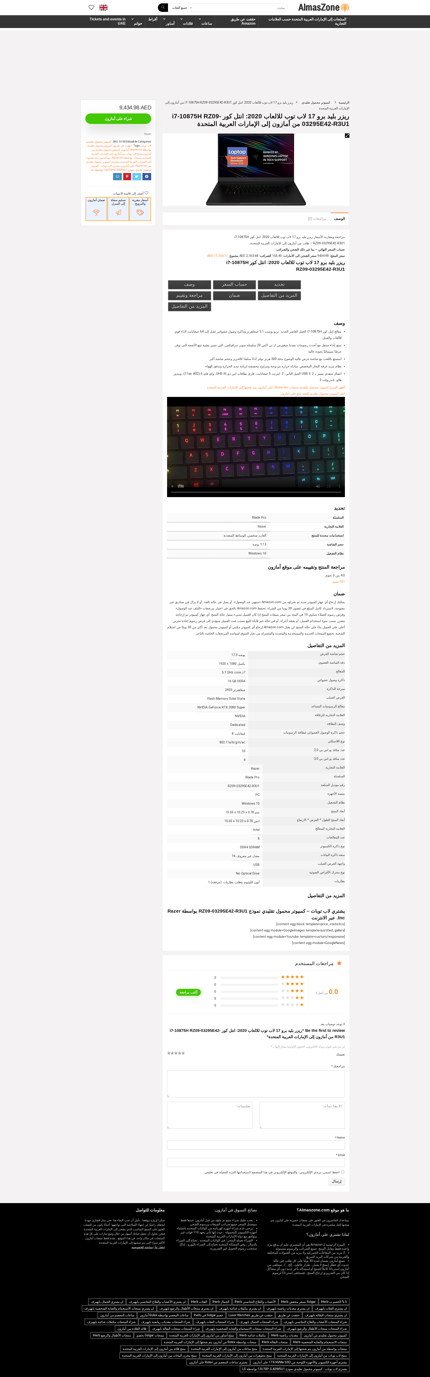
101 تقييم (338, 582)
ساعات (206, 23)
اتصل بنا (159, 1247)
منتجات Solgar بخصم (150, 1335)
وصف (189, 284)
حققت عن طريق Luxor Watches (251, 1315)
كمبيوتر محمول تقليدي (316, 102)
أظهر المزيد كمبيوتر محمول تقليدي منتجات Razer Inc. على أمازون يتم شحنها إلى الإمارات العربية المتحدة (276, 387)
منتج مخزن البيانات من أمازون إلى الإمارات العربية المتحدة (159, 1355)
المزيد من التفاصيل (279, 295)
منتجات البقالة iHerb (275, 1342)
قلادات (188, 23)
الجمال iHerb (221, 1301)
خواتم (138, 23)
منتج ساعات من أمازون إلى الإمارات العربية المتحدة (224, 1349)
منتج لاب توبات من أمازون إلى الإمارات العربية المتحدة (312, 1355)
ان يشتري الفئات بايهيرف (331, 1308)
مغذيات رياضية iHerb (284, 1335)
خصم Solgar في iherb (208, 1315)
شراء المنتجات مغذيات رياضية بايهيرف (165, 1322)
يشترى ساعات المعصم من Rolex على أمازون (218, 1362)
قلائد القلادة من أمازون (131, 1328)
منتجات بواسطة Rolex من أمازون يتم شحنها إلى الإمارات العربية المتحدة (210, 1342)
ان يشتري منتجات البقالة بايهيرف (326, 1315)
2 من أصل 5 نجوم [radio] (170, 1053)
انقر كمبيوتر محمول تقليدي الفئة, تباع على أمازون (312, 394)
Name (340, 1137)
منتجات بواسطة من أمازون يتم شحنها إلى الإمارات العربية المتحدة (305, 1349)
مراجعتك (338, 1066)
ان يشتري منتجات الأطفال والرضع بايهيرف (186, 1308)
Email (340, 1155)
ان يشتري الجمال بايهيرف (107, 1301)
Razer (147, 134)
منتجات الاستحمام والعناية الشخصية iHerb (320, 1342)
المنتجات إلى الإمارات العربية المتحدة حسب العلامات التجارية (307, 21)
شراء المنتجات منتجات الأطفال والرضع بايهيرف (317, 1328)
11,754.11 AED (217, 256)
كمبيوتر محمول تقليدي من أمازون (325, 1335)
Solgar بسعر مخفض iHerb (298, 1301)
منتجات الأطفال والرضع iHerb (112, 1335)
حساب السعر (234, 284)
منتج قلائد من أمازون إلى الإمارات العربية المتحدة (154, 1349)
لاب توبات (145, 145)
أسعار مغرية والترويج (140, 201)
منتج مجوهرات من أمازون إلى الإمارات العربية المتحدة (237, 1355)
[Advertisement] (215, 61)
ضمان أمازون (96, 200)
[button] (347, 135)
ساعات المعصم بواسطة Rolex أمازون (164, 1315)
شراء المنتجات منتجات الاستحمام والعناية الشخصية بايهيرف (243, 1328)
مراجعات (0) (317, 219)
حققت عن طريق (122, 145)
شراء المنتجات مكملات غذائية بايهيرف (111, 1322)
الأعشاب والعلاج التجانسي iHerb (255, 1301)
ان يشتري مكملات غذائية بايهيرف (240, 1308)
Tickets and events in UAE (108, 21)
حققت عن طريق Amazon (243, 21)
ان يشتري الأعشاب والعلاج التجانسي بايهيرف (157, 1301)
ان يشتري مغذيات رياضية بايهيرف (288, 1308)
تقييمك (340, 1054)
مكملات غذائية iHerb (252, 1335)
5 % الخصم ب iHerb (334, 1301)
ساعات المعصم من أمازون (117, 1315)
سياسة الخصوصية (142, 1247)
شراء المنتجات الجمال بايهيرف (258, 1322)
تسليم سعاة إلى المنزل (118, 201)
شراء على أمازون (118, 118)
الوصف (339, 219)
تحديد (279, 284)
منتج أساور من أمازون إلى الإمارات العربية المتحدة (201, 1335)
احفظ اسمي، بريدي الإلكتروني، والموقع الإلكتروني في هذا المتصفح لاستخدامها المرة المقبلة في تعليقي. (272, 1172)
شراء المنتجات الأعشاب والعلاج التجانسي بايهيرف (315, 1322)
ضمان (234, 295)
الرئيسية (344, 102)
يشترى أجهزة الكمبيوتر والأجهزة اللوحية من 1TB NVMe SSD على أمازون (300, 1362)
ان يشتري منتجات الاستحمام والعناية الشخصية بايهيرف (119, 1308)
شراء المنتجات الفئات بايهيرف (215, 1322)
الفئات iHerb (199, 1301)
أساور (170, 23)
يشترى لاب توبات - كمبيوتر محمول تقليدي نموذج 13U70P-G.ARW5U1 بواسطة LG (294, 1369)
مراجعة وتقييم (189, 295)
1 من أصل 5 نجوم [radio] (169, 1053)
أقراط (152, 19)
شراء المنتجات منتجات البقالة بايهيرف (176, 1328)
